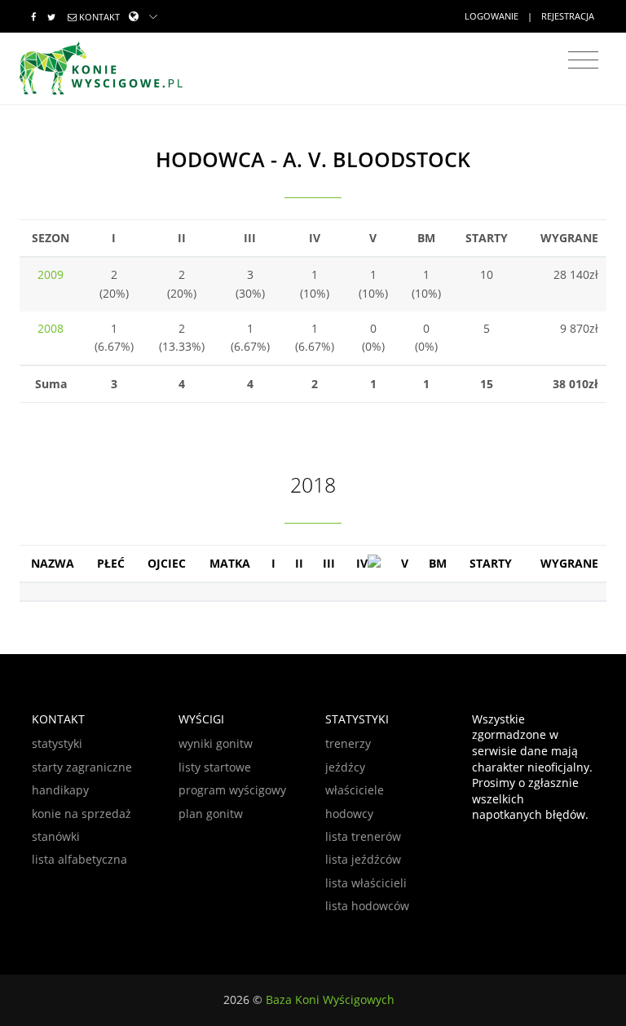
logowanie (491, 16)
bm (438, 563)
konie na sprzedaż (81, 813)
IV (362, 563)
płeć (111, 563)
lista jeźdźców (363, 859)
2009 (50, 274)
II (299, 563)
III (329, 563)
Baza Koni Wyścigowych (330, 999)
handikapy (60, 790)
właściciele (354, 790)
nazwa (52, 563)
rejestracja (567, 16)
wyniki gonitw (216, 743)
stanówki (56, 836)
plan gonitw (211, 813)
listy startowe (215, 767)
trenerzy (348, 743)
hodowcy (349, 813)
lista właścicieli (366, 883)
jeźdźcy (345, 767)
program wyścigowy (232, 790)
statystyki (57, 743)
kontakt (99, 17)
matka (229, 563)
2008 (50, 328)
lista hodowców (367, 905)
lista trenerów (363, 836)
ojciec (167, 563)
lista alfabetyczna (79, 859)
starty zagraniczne (82, 767)
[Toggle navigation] (583, 60)
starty (491, 563)
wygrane (569, 563)
